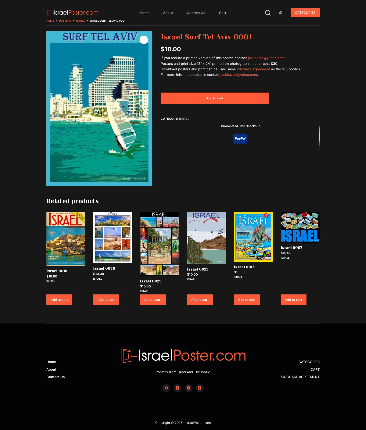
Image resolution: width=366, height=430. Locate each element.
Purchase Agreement (253, 69)
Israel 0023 (198, 269)
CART (315, 369)
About (168, 13)
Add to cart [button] (59, 300)
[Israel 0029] (159, 244)
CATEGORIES (305, 13)
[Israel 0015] (253, 237)
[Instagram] (189, 388)
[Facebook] (166, 388)
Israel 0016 (56, 271)
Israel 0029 (151, 281)
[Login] (280, 12)
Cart (222, 13)
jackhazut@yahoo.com (266, 58)
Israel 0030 (104, 268)
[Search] (268, 12)
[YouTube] (200, 388)
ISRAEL (184, 118)
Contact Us (196, 13)
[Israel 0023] (206, 238)
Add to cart (214, 98)
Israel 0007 (291, 248)
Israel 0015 (244, 267)
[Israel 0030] (112, 237)
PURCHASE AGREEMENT (300, 377)
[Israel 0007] (300, 227)
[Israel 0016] (65, 239)
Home (144, 13)
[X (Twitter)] (177, 388)
